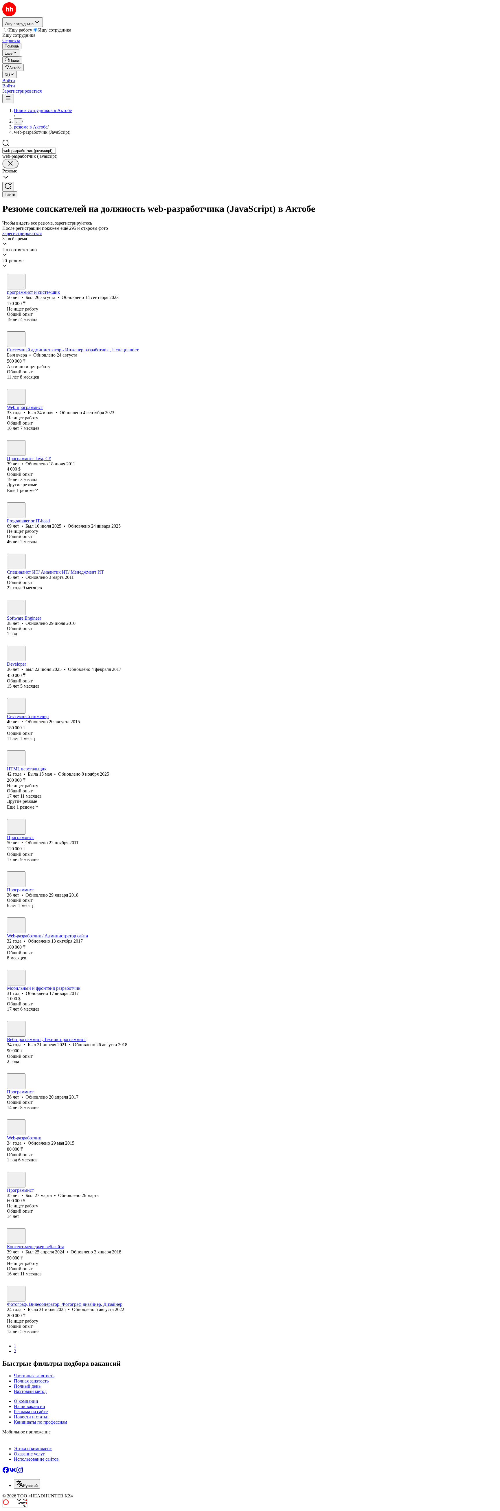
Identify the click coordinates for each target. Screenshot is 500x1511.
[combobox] (29, 151)
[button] (8, 80)
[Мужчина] (16, 281)
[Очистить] (10, 163)
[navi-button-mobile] (8, 98)
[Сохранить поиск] (8, 186)
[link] (12, 60)
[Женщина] (16, 758)
